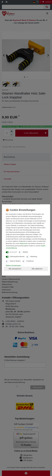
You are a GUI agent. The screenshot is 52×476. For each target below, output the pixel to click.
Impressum (23, 243)
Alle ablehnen (37, 269)
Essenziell (13, 252)
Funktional (30, 261)
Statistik (25, 252)
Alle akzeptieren (15, 269)
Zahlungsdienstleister (17, 256)
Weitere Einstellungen (13, 265)
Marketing (33, 256)
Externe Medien (15, 261)
